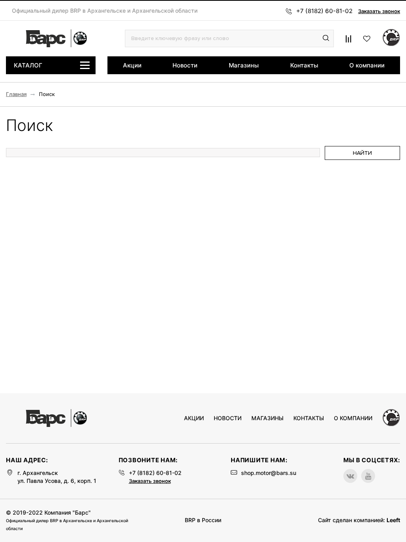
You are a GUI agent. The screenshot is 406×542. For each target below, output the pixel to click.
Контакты (304, 65)
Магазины (244, 65)
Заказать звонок (379, 11)
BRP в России (203, 520)
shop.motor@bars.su (268, 472)
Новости (184, 65)
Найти (362, 153)
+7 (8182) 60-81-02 (155, 472)
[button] (326, 38)
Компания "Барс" (67, 512)
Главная (16, 94)
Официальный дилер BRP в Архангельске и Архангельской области (104, 10)
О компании (367, 65)
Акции (132, 65)
